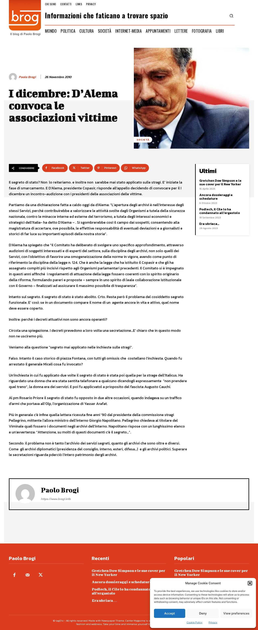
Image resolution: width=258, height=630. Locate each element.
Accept (169, 613)
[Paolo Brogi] (13, 77)
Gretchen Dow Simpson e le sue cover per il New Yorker (220, 182)
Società (143, 140)
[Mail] (27, 575)
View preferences (236, 613)
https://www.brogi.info (56, 498)
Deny (203, 613)
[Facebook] (14, 575)
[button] (250, 583)
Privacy (213, 622)
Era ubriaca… (209, 223)
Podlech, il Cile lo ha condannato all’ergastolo (219, 211)
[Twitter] (40, 575)
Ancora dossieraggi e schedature (216, 196)
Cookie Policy (194, 622)
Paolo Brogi (27, 77)
